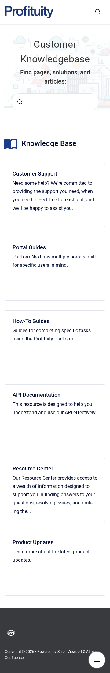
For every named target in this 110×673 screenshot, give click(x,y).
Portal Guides (29, 247)
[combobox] (55, 102)
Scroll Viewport (70, 651)
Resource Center (33, 468)
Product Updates (33, 542)
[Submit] (20, 102)
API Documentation (37, 395)
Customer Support (35, 173)
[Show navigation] (97, 660)
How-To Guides (31, 321)
